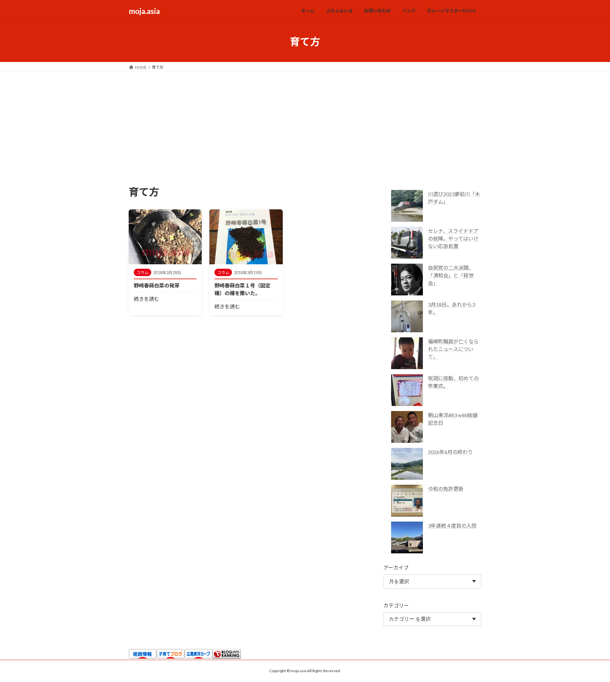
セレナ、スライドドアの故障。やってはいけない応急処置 (453, 238)
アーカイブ (396, 567)
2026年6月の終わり (450, 452)
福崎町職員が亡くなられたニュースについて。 (453, 349)
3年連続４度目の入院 (452, 526)
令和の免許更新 (446, 489)
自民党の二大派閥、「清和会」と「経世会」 (451, 275)
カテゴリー (396, 605)
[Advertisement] (305, 119)
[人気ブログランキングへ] (227, 657)
